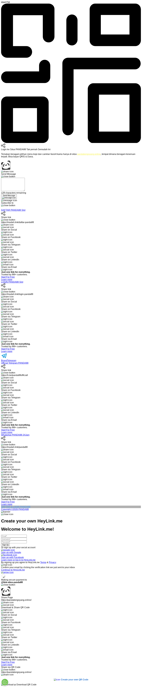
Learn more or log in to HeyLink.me (18, 560)
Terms (43, 562)
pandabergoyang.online (89, 154)
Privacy (52, 562)
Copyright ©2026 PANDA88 (15, 509)
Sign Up (5, 545)
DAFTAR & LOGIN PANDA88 (15, 507)
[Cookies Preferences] (4, 682)
